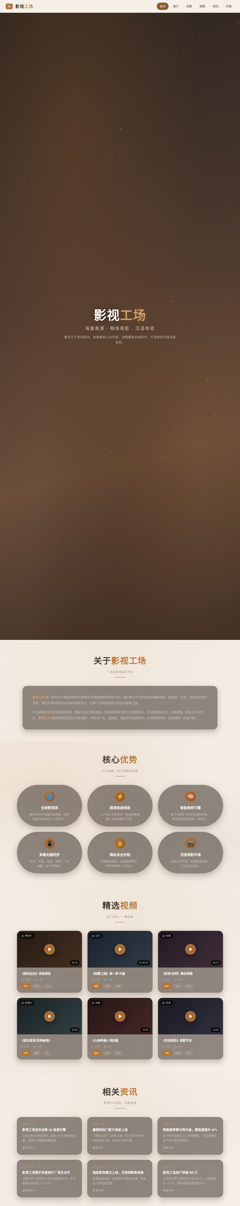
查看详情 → (29, 1147)
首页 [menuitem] (163, 6)
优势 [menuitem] (189, 6)
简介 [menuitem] (176, 6)
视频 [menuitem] (202, 6)
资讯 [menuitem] (216, 6)
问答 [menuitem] (229, 6)
